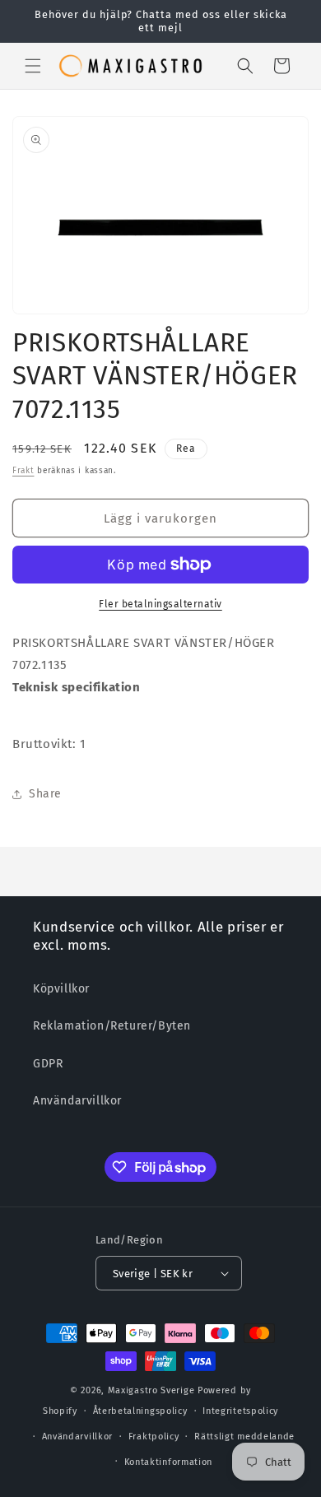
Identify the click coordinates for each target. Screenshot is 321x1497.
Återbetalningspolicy (140, 1411)
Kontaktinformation (168, 1462)
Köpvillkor (61, 989)
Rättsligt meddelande (244, 1436)
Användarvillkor (77, 1101)
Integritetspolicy (240, 1411)
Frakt (23, 471)
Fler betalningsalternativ (160, 604)
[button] (33, 66)
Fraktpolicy (153, 1436)
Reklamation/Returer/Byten (112, 1026)
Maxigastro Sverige (151, 1390)
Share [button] (45, 794)
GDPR (48, 1064)
